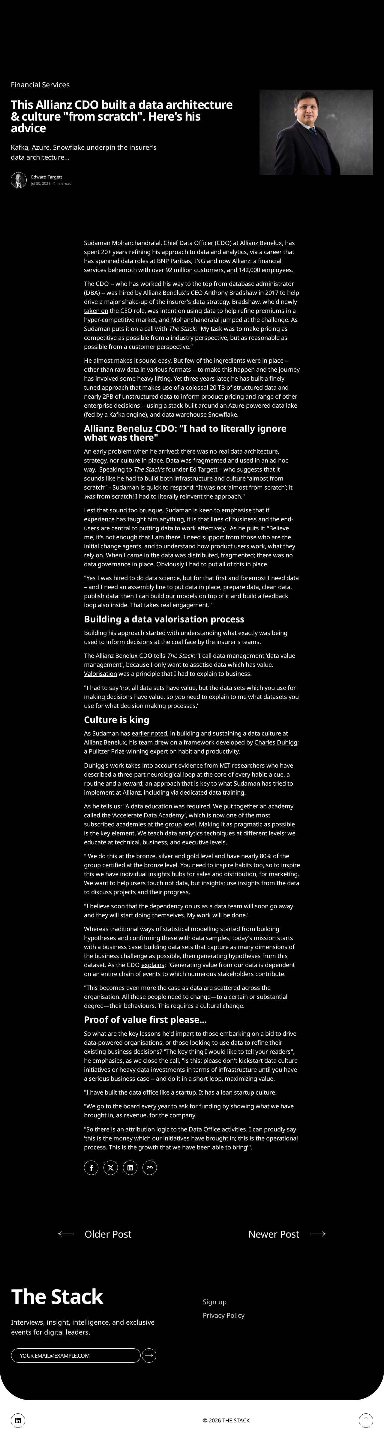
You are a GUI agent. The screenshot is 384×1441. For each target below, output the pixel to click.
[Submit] (149, 1355)
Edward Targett (46, 177)
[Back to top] (366, 1420)
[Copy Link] (149, 1168)
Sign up (215, 1301)
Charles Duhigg (275, 742)
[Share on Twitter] (111, 1168)
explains (152, 965)
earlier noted (149, 733)
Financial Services (40, 84)
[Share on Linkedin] (130, 1168)
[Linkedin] (18, 1420)
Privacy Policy (223, 1315)
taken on (96, 311)
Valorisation (100, 674)
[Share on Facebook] (91, 1168)
